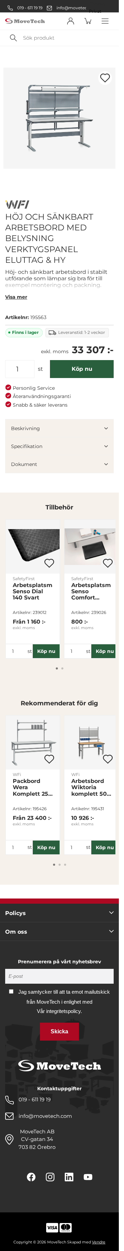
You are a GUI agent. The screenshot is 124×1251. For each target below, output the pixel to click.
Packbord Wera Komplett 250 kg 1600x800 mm (32, 787)
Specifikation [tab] (26, 446)
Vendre (98, 1242)
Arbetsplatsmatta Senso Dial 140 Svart (33, 591)
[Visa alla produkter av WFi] (17, 205)
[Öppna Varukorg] (87, 21)
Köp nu (82, 369)
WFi (17, 774)
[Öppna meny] (105, 21)
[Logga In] (70, 21)
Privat (95, 11)
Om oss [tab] (16, 932)
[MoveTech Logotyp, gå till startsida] (25, 21)
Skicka (59, 1031)
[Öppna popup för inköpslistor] (105, 78)
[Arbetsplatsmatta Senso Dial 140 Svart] (33, 547)
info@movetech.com (78, 7)
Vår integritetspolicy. (59, 1011)
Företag (97, 4)
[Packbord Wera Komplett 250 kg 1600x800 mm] (33, 743)
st (40, 369)
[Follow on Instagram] (50, 1177)
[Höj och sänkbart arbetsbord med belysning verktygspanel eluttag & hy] (59, 118)
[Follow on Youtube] (88, 1177)
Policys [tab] (15, 913)
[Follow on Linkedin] (69, 1177)
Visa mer (16, 297)
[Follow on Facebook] (31, 1177)
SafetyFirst (24, 578)
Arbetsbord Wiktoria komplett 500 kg (91, 787)
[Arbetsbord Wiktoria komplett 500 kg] (91, 743)
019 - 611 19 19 (29, 7)
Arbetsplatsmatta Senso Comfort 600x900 (91, 591)
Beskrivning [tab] (25, 428)
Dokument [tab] (24, 464)
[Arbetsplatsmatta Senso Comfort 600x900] (91, 547)
